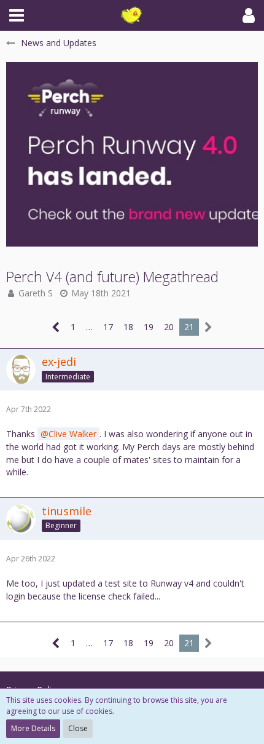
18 (128, 327)
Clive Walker (72, 434)
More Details (33, 728)
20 (169, 327)
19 (148, 327)
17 (108, 327)
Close (78, 728)
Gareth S (35, 293)
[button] (16, 15)
